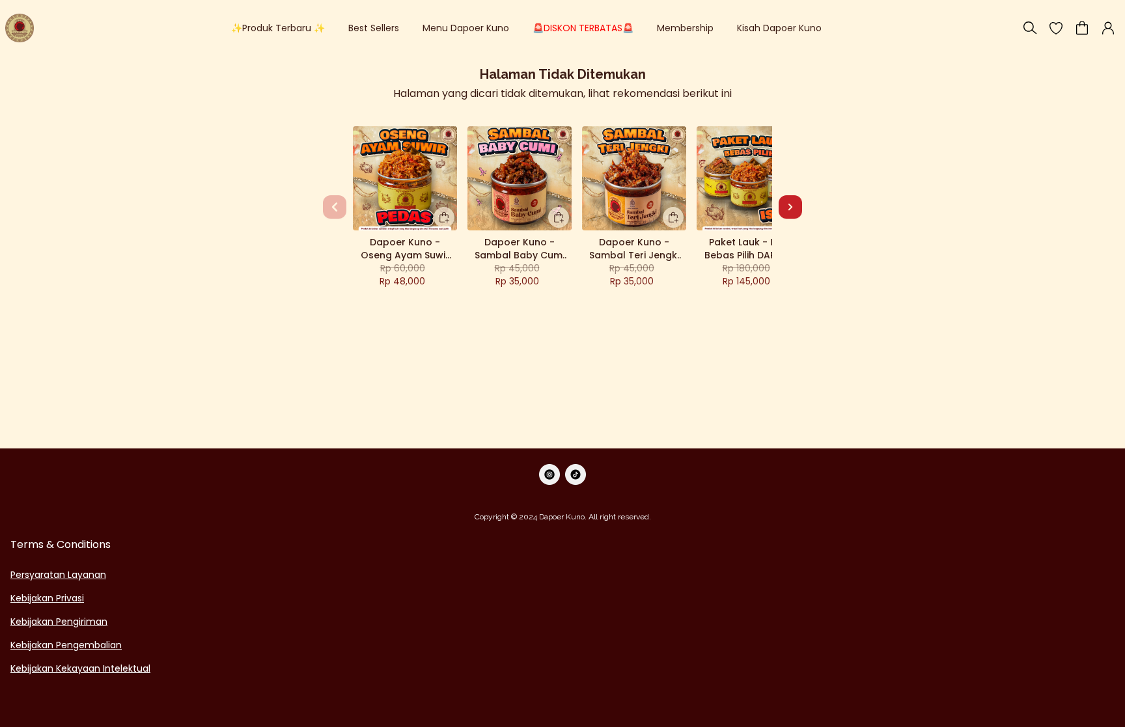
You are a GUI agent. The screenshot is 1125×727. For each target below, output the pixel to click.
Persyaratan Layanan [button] (58, 574)
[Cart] (1082, 28)
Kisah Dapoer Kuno (779, 27)
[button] (1056, 28)
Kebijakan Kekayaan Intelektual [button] (80, 668)
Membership (685, 27)
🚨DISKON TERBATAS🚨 (583, 27)
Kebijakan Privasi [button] (47, 598)
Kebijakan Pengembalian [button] (66, 645)
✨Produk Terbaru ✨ (278, 27)
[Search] (1030, 28)
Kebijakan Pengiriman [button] (58, 621)
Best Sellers (373, 27)
